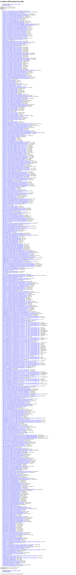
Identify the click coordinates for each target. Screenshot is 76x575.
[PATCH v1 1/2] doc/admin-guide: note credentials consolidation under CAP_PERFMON (19, 265)
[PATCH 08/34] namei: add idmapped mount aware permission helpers (15, 478)
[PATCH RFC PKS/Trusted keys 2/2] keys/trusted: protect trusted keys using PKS (17, 125)
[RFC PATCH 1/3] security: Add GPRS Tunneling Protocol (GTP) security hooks (17, 223)
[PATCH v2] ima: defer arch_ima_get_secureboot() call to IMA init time (15, 179)
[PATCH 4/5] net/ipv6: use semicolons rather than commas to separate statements (17, 131)
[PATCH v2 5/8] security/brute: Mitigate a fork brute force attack (14, 402)
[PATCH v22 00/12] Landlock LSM (9, 447)
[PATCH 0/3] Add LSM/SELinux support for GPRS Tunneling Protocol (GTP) (17, 228)
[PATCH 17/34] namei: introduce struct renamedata (12, 487)
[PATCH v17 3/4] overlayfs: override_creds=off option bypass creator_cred (16, 284)
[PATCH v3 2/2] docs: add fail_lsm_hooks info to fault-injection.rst (14, 534)
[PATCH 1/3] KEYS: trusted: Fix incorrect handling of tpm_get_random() (16, 53)
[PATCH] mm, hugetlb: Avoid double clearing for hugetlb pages (14, 268)
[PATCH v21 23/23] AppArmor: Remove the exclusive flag (13, 164)
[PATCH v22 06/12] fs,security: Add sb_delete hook (12, 453)
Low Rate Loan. (6, 40)
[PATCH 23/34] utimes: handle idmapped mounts (11, 493)
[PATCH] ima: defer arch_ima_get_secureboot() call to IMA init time (15, 135)
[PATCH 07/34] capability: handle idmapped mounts (12, 477)
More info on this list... (7, 5)
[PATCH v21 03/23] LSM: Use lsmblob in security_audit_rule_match (15, 144)
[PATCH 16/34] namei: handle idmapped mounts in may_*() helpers (15, 486)
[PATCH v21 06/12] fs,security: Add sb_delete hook (12, 99)
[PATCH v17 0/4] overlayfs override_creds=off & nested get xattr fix (15, 281)
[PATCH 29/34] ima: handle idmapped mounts (11, 499)
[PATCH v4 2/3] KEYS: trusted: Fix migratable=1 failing (13, 176)
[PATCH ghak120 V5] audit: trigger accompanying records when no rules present (17, 460)
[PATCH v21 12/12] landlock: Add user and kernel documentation (14, 105)
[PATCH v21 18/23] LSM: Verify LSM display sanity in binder (14, 159)
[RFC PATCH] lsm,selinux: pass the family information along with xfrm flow (16, 461)
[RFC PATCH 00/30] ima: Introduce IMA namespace (12, 249)
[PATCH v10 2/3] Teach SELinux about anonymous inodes (13, 128)
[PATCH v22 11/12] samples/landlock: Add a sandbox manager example (15, 458)
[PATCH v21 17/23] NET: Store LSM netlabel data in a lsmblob (14, 158)
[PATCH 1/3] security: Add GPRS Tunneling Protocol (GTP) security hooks (16, 226)
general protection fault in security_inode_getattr (11, 553)
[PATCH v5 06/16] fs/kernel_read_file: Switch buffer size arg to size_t (15, 29)
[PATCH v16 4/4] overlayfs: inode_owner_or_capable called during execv (16, 254)
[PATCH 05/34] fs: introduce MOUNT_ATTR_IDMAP (13, 475)
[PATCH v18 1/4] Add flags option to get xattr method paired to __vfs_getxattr (17, 305)
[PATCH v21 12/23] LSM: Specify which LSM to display (13, 153)
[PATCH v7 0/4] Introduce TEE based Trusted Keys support (13, 74)
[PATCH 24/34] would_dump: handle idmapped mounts (13, 494)
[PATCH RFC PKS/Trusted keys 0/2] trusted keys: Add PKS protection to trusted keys (18, 123)
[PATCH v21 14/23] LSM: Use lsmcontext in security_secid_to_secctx (15, 155)
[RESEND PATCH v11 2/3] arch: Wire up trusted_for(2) (13, 260)
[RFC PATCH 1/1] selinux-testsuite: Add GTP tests (12, 227)
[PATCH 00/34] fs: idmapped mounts (9, 470)
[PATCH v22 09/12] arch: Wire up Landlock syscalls (12, 456)
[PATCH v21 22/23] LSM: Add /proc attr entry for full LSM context (15, 163)
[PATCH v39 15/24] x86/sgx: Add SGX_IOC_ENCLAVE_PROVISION (16, 42)
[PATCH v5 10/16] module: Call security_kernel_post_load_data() (14, 33)
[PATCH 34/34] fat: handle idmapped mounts (11, 504)
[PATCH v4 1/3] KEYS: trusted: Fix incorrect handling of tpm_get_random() (16, 175)
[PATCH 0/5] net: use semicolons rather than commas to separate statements (16, 130)
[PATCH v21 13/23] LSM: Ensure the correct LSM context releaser (15, 154)
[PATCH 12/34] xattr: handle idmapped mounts (11, 482)
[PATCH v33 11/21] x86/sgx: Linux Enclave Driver (12, 424)
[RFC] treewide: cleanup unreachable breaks (11, 236)
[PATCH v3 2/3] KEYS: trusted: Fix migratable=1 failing (13, 167)
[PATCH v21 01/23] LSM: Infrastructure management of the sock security (16, 142)
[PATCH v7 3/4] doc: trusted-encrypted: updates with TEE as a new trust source (17, 77)
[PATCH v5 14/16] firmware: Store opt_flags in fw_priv (13, 37)
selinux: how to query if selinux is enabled (10, 88)
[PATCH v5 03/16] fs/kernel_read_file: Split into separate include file (15, 26)
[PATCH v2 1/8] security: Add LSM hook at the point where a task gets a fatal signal (18, 398)
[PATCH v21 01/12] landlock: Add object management (12, 94)
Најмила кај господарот (7, 82)
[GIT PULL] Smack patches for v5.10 (9, 140)
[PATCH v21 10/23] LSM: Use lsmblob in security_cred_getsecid (14, 151)
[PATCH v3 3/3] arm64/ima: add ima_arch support (12, 542)
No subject (5, 554)
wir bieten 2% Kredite (7, 111)
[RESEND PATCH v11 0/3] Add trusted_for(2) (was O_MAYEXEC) (15, 258)
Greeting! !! (5, 222)
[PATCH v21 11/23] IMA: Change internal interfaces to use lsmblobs (15, 152)
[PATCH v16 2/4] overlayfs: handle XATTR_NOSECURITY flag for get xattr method (18, 252)
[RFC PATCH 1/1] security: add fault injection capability (13, 224)
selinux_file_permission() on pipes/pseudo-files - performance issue (14, 430)
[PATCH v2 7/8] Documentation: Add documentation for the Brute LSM (15, 404)
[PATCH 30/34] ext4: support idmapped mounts (11, 500)
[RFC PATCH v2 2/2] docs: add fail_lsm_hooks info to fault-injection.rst (15, 432)
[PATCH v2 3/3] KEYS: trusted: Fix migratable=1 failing (13, 60)
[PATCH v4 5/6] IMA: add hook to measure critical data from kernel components (17, 365)
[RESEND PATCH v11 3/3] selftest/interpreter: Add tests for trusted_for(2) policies (17, 261)
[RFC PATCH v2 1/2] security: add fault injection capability (13, 441)
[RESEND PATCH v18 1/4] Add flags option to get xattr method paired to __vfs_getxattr (18, 312)
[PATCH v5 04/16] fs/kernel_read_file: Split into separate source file (15, 27)
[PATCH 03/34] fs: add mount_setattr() (10, 473)
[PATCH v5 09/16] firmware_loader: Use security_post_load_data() (15, 32)
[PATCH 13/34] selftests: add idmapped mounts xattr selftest (13, 483)
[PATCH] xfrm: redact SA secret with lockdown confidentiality (14, 234)
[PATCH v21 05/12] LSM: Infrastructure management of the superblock (15, 98)
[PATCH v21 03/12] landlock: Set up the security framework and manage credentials (18, 96)
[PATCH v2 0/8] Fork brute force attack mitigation (12, 397)
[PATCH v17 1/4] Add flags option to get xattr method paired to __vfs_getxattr (17, 282)
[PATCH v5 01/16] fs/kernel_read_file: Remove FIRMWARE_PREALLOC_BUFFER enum (19, 24)
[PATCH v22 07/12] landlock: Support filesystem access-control (14, 454)
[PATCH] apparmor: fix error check (9, 46)
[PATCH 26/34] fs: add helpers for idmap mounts (11, 496)
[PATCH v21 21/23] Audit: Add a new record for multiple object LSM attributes (17, 162)
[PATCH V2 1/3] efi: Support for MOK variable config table (13, 22)
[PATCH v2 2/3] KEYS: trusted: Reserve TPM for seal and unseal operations (16, 59)
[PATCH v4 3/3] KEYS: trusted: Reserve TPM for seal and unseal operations (16, 177)
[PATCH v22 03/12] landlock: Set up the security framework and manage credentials (18, 450)
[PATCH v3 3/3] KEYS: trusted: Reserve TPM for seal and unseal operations (16, 168)
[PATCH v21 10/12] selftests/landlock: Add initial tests (12, 103)
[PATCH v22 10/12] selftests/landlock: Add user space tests (13, 457)
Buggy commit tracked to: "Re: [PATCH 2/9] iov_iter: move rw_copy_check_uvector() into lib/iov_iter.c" (21, 316)
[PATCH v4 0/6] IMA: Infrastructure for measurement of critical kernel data (16, 396)
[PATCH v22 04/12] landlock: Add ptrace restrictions (12, 451)
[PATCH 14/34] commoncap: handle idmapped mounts (12, 484)
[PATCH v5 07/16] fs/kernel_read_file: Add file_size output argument (15, 30)
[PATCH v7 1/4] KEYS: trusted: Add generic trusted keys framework (15, 75)
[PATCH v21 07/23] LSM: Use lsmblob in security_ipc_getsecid (14, 148)
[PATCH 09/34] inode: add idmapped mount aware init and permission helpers (16, 479)
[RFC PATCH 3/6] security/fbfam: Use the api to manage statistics (14, 43)
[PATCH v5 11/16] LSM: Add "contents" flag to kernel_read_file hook (15, 34)
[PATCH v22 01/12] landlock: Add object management (12, 448)
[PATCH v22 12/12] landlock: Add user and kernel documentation (14, 459)
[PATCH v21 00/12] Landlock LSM (9, 93)
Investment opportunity (7, 232)
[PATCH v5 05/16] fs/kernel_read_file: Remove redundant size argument (16, 28)
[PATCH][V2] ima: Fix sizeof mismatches (10, 191)
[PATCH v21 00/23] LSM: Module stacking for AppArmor (13, 141)
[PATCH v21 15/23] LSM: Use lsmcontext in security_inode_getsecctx (15, 156)
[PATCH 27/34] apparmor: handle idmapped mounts (12, 497)
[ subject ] (15, 4)
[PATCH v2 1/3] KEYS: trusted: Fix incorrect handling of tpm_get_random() (16, 58)
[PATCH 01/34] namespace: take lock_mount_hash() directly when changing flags (17, 471)
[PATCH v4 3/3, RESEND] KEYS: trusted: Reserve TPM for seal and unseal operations (18, 546)
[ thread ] (12, 4)
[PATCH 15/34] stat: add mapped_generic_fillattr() (12, 485)
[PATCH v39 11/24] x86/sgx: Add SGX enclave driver (12, 41)
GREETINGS (5, 120)
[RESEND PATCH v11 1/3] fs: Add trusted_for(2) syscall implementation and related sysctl (19, 259)
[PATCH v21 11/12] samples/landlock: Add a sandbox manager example (15, 104)
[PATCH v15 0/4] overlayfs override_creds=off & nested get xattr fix (15, 250)
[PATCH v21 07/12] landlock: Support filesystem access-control (14, 100)
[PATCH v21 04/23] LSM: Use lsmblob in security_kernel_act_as (14, 145)
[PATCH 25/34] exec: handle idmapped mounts (11, 495)
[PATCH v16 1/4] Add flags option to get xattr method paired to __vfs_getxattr (17, 251)
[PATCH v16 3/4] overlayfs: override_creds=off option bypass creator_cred (16, 253)
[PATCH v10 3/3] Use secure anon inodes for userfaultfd (13, 129)
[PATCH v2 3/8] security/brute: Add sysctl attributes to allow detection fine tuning (17, 400)
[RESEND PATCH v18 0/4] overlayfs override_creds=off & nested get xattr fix (17, 311)
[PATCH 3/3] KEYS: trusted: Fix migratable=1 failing (12, 55)
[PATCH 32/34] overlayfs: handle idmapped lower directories (13, 502)
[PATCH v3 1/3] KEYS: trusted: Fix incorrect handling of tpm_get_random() (16, 166)
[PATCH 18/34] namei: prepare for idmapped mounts (12, 488)
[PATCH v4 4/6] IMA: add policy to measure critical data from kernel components (17, 361)
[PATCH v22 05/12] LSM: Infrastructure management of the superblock (15, 452)
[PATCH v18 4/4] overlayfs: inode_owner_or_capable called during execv (16, 308)
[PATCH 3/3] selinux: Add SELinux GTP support (11, 134)
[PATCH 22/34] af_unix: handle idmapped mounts (12, 492)
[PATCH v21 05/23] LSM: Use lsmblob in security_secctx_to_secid (15, 146)
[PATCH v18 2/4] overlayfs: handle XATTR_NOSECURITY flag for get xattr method (18, 306)
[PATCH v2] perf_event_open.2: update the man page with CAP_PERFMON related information (20, 435)
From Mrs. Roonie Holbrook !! (8, 180)
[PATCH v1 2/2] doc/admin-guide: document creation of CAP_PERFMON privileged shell (19, 266)
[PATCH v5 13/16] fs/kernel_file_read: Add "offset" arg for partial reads (15, 36)
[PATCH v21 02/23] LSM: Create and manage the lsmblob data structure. (16, 143)
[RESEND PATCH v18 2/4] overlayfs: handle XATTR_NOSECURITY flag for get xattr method (20, 313)
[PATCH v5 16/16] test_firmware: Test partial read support (13, 39)
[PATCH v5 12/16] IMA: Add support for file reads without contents (15, 35)
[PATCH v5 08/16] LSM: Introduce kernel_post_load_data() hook (14, 31)
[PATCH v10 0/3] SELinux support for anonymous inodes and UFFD (15, 126)
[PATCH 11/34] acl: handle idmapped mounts (11, 481)
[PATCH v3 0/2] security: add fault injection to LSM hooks (13, 532)
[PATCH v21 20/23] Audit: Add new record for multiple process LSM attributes (17, 161)
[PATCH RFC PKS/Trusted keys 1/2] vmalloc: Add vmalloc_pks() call (15, 124)
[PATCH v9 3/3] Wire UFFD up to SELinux (11, 116)
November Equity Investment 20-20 (9, 563)
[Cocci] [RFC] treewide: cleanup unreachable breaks (12, 238)
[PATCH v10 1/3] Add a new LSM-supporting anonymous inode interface (16, 127)
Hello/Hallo (5, 543)
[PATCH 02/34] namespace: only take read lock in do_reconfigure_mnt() (15, 472)
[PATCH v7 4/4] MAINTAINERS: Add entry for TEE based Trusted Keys (16, 78)
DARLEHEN (5, 204)
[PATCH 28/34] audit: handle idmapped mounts (11, 498)
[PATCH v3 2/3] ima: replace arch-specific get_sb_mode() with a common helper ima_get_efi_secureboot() (22, 541)
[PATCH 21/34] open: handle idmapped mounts (11, 491)
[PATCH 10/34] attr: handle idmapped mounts (11, 480)
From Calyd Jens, (6, 270)
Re (3, 273)
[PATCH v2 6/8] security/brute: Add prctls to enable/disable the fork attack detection (17, 403)
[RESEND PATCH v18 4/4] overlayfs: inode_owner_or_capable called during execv (18, 315)
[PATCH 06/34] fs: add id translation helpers (11, 476)
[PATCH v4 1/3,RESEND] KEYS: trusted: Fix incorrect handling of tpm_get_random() (18, 544)
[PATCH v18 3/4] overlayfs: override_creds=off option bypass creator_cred (16, 307)
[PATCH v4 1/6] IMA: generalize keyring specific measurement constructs (16, 355)
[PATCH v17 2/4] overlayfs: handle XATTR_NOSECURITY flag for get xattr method (18, 283)
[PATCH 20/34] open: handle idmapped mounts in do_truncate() (14, 490)
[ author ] (19, 4)
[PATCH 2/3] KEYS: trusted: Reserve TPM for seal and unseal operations (16, 54)
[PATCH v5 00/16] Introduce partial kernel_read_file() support (14, 23)
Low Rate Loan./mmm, (7, 79)
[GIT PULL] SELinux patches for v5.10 (10, 170)
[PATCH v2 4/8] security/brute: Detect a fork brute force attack (14, 401)
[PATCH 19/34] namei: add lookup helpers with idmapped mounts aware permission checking (19, 489)
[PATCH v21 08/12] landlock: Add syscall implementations (13, 101)
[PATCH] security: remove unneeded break (10, 267)
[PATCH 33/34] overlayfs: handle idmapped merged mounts (13, 503)
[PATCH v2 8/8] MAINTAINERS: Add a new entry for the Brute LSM (15, 405)
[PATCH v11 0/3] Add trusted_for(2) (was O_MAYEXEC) (13, 10)
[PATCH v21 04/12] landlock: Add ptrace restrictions (12, 97)
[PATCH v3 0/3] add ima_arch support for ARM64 (12, 539)
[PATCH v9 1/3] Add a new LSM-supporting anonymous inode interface (16, 115)
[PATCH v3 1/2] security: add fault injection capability (12, 533)
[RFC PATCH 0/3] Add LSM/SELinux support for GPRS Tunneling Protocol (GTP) (18, 235)
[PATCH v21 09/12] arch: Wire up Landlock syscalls (12, 102)
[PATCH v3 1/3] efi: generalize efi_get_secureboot (12, 540)
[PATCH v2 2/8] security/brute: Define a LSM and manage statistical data (16, 399)
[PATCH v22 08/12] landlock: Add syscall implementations (13, 455)
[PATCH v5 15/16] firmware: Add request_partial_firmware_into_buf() (15, 38)
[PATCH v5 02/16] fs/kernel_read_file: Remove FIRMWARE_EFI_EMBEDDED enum (18, 25)
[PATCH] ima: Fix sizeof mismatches (9, 80)
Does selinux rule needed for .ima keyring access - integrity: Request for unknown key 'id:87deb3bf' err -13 (22, 132)
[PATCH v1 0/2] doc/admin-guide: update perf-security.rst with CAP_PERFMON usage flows (19, 257)
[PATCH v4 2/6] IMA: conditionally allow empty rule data (13, 359)
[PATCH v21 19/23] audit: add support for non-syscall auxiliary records (15, 160)
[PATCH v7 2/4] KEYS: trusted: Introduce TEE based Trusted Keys (15, 76)
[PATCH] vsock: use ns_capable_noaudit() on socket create (13, 377)
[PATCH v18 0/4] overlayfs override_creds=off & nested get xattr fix (15, 304)
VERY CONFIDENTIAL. (7, 368)
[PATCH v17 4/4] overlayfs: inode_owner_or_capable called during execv (16, 285)
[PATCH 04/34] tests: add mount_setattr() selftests (11, 474)
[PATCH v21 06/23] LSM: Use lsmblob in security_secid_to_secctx (15, 147)
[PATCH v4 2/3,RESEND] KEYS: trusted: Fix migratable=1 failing (15, 545)
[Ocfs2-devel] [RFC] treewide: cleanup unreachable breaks (13, 244)
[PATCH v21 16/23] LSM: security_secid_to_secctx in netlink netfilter (15, 157)
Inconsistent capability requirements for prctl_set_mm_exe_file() (14, 427)
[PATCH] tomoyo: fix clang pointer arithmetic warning (12, 467)
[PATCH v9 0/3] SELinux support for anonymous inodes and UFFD (15, 87)
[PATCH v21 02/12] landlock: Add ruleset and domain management (15, 95)
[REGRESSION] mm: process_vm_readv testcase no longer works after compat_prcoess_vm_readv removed (22, 420)
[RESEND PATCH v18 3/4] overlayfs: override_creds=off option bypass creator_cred (18, 314)
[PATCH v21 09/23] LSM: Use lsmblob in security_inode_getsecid (14, 150)
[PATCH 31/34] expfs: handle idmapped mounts (11, 501)
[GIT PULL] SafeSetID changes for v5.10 (10, 225)
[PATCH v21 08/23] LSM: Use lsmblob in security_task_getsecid (14, 149)
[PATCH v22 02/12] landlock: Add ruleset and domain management (15, 449)
